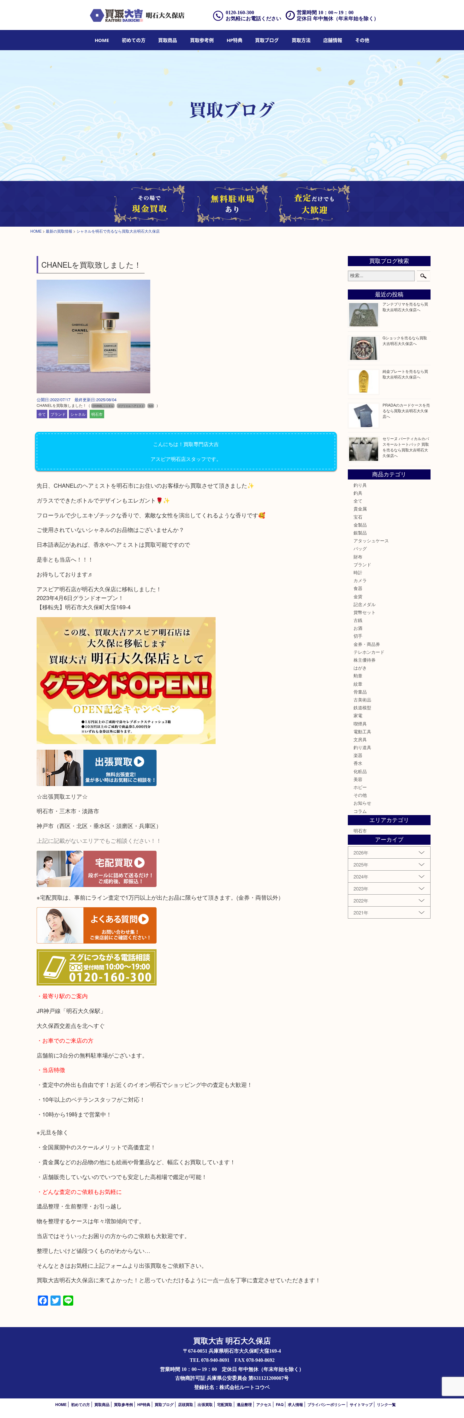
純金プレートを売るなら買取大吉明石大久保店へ (405, 373)
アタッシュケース (371, 540)
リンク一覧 (386, 1404)
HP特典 (234, 40)
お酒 (358, 628)
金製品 (360, 524)
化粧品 (360, 771)
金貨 (358, 596)
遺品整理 (244, 1404)
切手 (358, 636)
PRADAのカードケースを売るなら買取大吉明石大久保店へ (406, 410)
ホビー (360, 787)
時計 (358, 572)
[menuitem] (102, 40)
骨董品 (360, 691)
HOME (102, 40)
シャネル (78, 414)
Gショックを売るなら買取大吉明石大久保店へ (405, 340)
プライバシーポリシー (326, 1404)
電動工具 (362, 731)
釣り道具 (362, 747)
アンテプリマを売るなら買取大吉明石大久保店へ (405, 306)
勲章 (358, 675)
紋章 (358, 684)
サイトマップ (361, 1404)
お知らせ (362, 803)
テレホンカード (369, 652)
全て (42, 414)
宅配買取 (224, 1404)
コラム (360, 811)
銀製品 (360, 532)
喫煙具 (360, 723)
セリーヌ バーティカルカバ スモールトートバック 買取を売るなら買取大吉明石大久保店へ (406, 447)
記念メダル (365, 604)
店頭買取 (185, 1404)
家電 (358, 715)
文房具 (360, 739)
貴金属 (360, 508)
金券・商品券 (367, 644)
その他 (360, 795)
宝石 (358, 517)
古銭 (358, 620)
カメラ (360, 580)
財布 (358, 556)
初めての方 (134, 40)
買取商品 (167, 40)
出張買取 (205, 1404)
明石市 (97, 414)
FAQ (279, 1404)
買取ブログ (267, 40)
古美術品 (362, 699)
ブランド (58, 414)
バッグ (360, 548)
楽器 (358, 755)
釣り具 (360, 485)
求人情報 (295, 1404)
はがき (360, 667)
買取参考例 (202, 40)
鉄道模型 (362, 707)
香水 (358, 763)
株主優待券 (365, 660)
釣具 (358, 493)
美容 (358, 779)
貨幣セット (365, 612)
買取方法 (301, 40)
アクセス (263, 1404)
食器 (358, 588)
